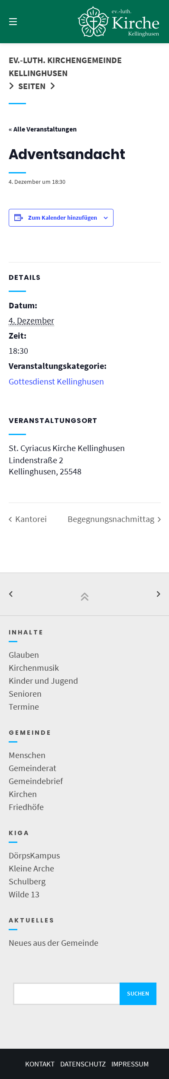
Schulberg (27, 881)
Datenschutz (83, 1064)
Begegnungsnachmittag (112, 518)
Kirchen (23, 793)
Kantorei (30, 518)
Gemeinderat (32, 767)
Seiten (32, 85)
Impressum (130, 1064)
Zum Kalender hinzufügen (62, 217)
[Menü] (24, 21)
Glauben (24, 654)
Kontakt (40, 1064)
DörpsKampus (34, 855)
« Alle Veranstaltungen (43, 129)
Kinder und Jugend (43, 680)
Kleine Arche (31, 868)
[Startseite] (118, 21)
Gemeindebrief (36, 780)
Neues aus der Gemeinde (53, 942)
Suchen (138, 993)
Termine (24, 706)
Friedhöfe (26, 806)
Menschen (27, 754)
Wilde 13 (24, 894)
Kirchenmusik (34, 667)
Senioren (25, 693)
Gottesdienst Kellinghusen (56, 381)
